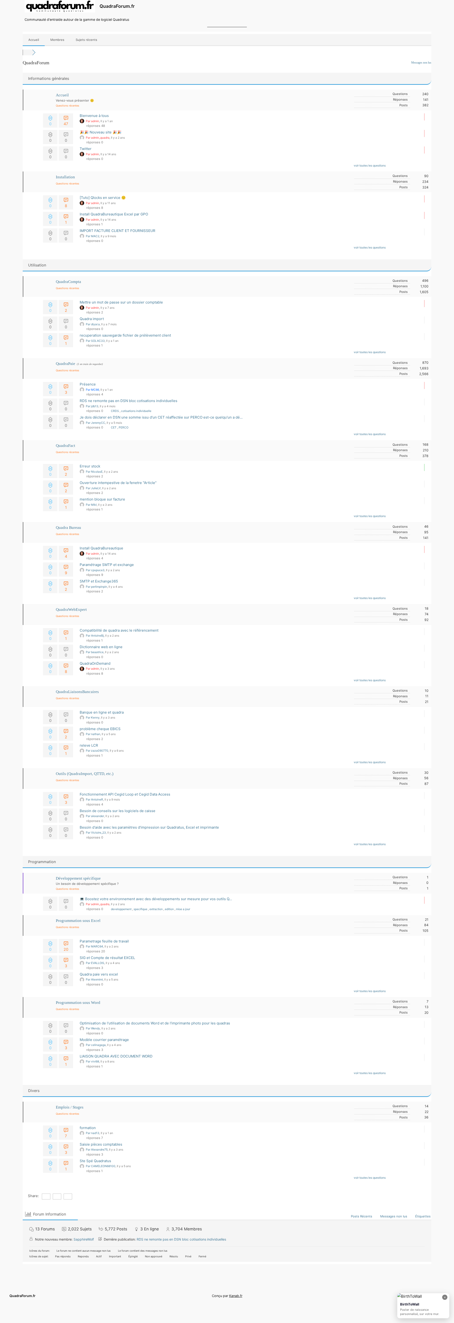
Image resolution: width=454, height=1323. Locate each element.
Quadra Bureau (68, 527)
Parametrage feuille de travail (104, 941)
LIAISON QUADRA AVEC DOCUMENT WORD (116, 1056)
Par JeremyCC (95, 422)
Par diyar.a (93, 324)
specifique (141, 909)
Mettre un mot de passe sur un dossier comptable (121, 302)
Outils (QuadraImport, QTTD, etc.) (85, 773)
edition (170, 909)
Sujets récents (86, 40)
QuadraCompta (68, 281)
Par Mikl (91, 504)
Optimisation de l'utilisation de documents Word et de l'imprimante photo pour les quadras (155, 1023)
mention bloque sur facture (102, 499)
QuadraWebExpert (71, 609)
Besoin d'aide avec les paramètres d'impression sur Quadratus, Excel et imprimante (149, 827)
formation (88, 1128)
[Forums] (27, 52)
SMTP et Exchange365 (99, 581)
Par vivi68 (92, 1061)
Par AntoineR (94, 799)
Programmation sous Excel (78, 920)
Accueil (33, 40)
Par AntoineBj (95, 635)
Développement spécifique (78, 878)
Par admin (92, 121)
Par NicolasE (94, 471)
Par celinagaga (96, 1045)
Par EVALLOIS (95, 963)
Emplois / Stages (69, 1107)
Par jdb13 (92, 406)
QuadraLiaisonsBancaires (77, 691)
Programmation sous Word (78, 1002)
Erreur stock (90, 466)
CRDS (115, 411)
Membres (57, 40)
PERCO (123, 427)
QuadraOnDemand (95, 663)
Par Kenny (93, 717)
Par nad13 (92, 1133)
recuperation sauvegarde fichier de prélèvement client (125, 335)
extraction (156, 909)
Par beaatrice (95, 652)
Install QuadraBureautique (101, 548)
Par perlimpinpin (96, 586)
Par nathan (93, 734)
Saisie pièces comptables (101, 1144)
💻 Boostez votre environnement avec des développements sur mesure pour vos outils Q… (156, 899)
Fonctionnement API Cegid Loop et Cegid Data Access (125, 794)
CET (114, 427)
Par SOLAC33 (95, 341)
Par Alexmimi (94, 979)
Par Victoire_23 (96, 832)
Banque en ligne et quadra (102, 712)
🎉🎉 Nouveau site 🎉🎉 (101, 132)
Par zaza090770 (97, 750)
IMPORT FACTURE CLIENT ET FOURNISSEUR (117, 230)
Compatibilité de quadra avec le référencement (119, 630)
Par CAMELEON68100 (100, 1166)
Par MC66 (92, 389)
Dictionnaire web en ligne (101, 647)
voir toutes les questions (370, 165)
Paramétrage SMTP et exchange (107, 564)
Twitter (86, 148)
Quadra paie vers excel (99, 974)
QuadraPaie (65, 363)
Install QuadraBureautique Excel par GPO (114, 214)
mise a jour (183, 909)
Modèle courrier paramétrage (104, 1039)
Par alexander (95, 816)
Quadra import (92, 319)
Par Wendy (93, 1028)
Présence (88, 384)
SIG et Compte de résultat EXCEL (107, 957)
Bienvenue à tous (94, 115)
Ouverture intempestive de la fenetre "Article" (118, 482)
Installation (65, 177)
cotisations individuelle (136, 411)
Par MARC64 (94, 946)
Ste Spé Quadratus (95, 1161)
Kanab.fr (235, 1296)
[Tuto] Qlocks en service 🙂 (103, 197)
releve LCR (89, 745)
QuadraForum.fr (117, 6)
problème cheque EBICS (100, 729)
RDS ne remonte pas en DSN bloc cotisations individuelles (128, 400)
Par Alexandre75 (97, 1149)
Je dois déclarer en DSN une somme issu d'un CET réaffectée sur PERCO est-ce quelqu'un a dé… (161, 417)
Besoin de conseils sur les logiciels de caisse (117, 811)
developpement (121, 909)
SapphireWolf (84, 1239)
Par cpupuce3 (95, 570)
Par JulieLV (93, 488)
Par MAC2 (92, 236)
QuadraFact (65, 445)
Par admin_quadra (97, 137)
